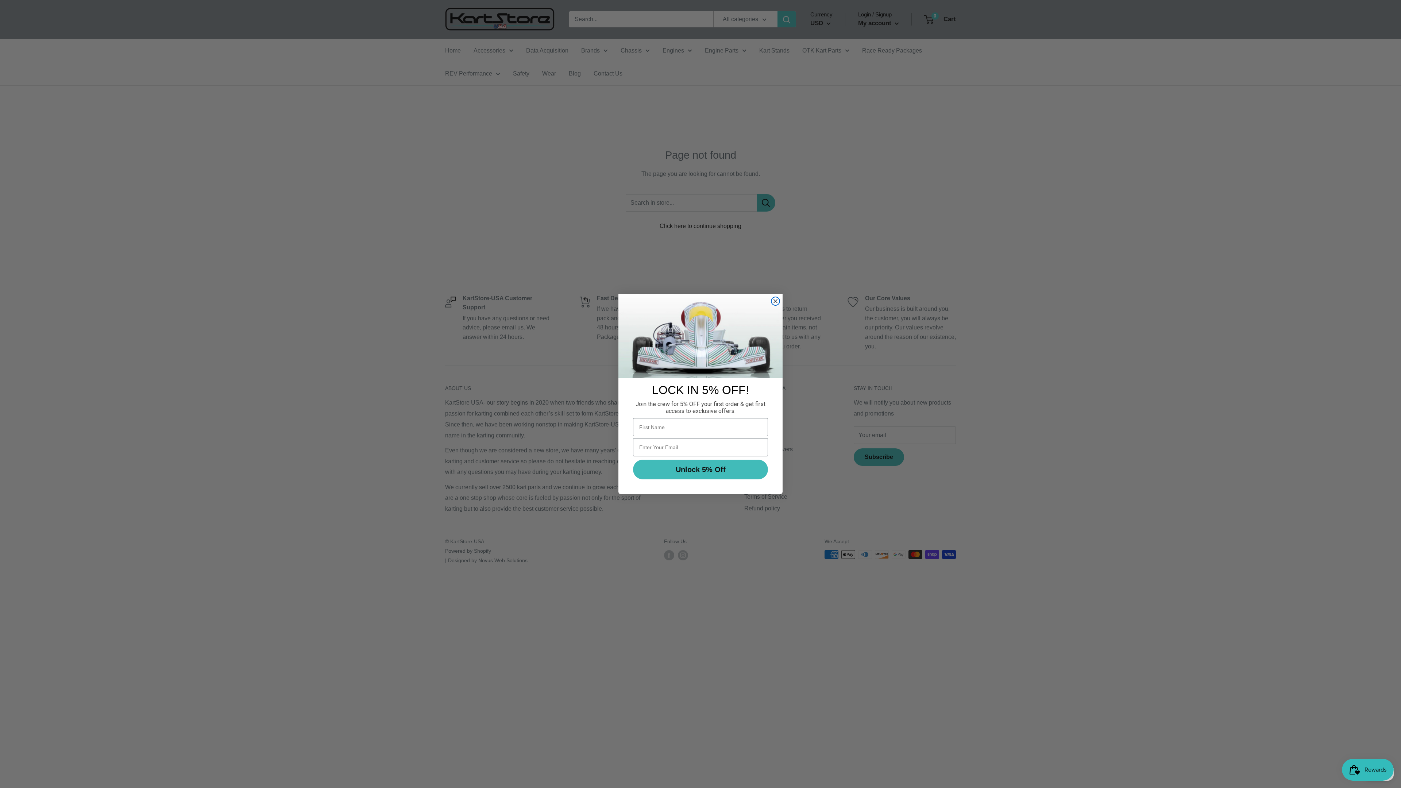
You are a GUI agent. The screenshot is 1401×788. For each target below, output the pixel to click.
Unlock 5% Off (701, 470)
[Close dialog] (775, 301)
